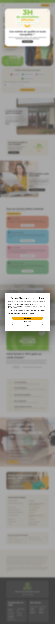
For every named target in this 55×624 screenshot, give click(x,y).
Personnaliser (27, 325)
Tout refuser (27, 322)
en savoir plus (41, 301)
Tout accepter (27, 318)
